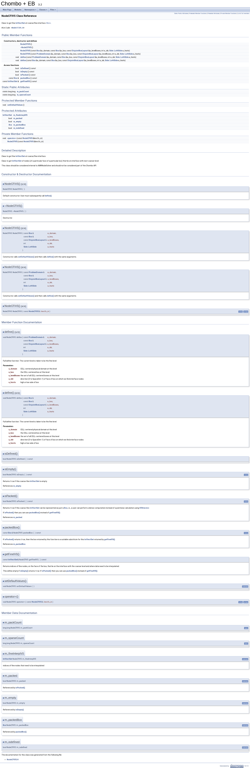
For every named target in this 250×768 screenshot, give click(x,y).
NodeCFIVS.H (17, 28)
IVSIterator (144, 508)
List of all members (243, 13)
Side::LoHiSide (115, 51)
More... (49, 23)
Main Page (7, 10)
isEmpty (23, 72)
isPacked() (9, 513)
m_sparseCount (24, 95)
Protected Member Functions (198, 13)
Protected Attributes (213, 13)
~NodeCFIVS (25, 47)
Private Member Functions (228, 13)
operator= (11, 138)
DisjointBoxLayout (80, 51)
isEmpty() (24, 571)
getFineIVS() (54, 513)
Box (38, 51)
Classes (43, 10)
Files (53, 10)
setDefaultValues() (26, 257)
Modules (17, 10)
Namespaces (30, 10)
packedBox (25, 78)
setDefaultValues (15, 105)
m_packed (17, 118)
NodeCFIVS (25, 44)
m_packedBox (19, 125)
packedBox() (34, 513)
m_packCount (23, 91)
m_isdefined (18, 128)
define (23, 57)
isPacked (24, 75)
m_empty (17, 122)
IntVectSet (20, 23)
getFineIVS (25, 81)
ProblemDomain (44, 54)
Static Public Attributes (181, 13)
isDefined (24, 68)
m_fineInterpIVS (20, 115)
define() (48, 196)
